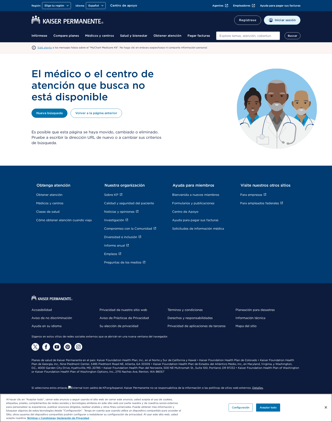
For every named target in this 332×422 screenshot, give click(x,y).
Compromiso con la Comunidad (128, 228)
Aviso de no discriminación (52, 318)
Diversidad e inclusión (120, 237)
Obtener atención (167, 35)
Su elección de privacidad (119, 326)
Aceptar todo (268, 407)
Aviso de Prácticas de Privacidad (124, 318)
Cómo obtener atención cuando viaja (64, 220)
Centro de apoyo (123, 5)
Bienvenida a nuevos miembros (195, 195)
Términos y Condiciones (41, 418)
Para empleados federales (259, 203)
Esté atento (45, 47)
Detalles (257, 387)
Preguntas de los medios (122, 262)
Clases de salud (48, 211)
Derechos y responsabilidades (190, 318)
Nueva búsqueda (49, 113)
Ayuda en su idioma (46, 326)
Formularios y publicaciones (193, 203)
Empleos (110, 254)
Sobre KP (111, 195)
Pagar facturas (199, 35)
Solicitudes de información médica (198, 228)
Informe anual (114, 245)
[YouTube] (57, 347)
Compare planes (66, 35)
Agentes (217, 5)
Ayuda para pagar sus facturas (280, 5)
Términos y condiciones (185, 310)
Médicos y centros (99, 35)
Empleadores (241, 5)
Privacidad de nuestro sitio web (123, 310)
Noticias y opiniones (119, 211)
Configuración (241, 407)
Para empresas (251, 195)
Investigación (114, 220)
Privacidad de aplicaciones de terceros (197, 326)
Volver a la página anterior (96, 113)
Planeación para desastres (255, 310)
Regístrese (247, 20)
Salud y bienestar (133, 35)
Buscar (292, 35)
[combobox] (248, 36)
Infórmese (39, 35)
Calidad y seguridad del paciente (129, 203)
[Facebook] (46, 347)
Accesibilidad (42, 310)
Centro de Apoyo (185, 211)
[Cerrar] (326, 407)
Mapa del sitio (246, 326)
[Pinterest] (67, 347)
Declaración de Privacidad (73, 418)
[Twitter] (35, 347)
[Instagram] (78, 347)
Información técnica (250, 318)
